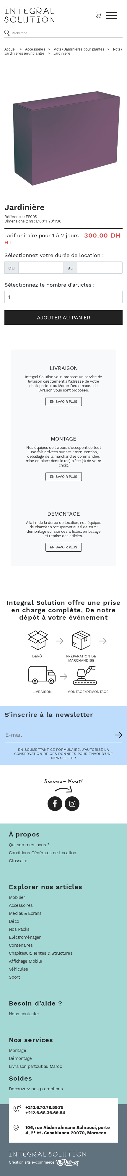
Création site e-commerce (32, 1162)
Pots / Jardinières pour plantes (79, 49)
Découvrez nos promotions (36, 1088)
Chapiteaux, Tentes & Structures (40, 953)
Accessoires (35, 49)
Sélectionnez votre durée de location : (54, 255)
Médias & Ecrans (25, 913)
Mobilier (17, 897)
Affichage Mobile (25, 961)
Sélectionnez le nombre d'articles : (49, 285)
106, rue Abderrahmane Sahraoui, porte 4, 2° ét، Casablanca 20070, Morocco (67, 1130)
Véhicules (18, 969)
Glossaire (18, 860)
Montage (17, 1050)
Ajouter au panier (63, 317)
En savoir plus (63, 401)
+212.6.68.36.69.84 (45, 1112)
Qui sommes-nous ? (29, 844)
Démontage (20, 1058)
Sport (14, 977)
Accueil (10, 49)
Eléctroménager (25, 937)
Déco (14, 921)
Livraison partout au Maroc (35, 1066)
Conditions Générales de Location (42, 852)
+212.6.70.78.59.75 (44, 1107)
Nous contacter (24, 1013)
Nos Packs (19, 929)
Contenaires (21, 945)
